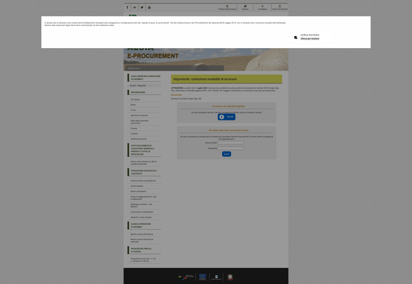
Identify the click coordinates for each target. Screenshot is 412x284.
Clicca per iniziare (310, 38)
